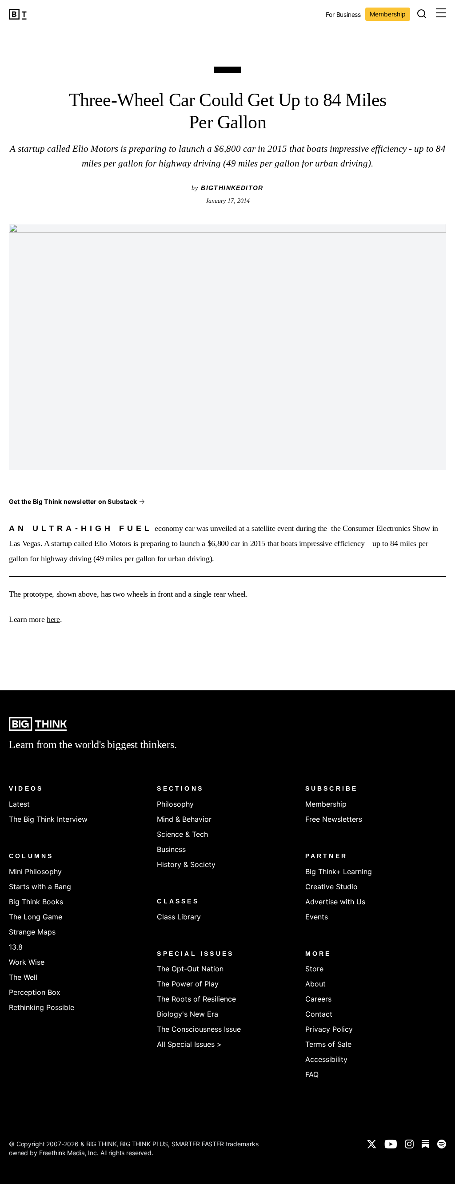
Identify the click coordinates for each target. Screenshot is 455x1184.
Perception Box (34, 992)
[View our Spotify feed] (441, 1144)
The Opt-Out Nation (190, 968)
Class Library (179, 916)
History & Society (186, 864)
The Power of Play (188, 983)
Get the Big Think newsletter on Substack (73, 501)
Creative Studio (331, 886)
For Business (343, 15)
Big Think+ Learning (338, 871)
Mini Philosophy (35, 871)
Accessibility (326, 1059)
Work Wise (26, 962)
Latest (19, 804)
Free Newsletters (333, 819)
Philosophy (175, 804)
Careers (318, 998)
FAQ (312, 1074)
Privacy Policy (329, 1029)
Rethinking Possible (41, 1007)
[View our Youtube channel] (390, 1144)
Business (171, 849)
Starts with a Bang (40, 886)
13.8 (16, 946)
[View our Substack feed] (425, 1144)
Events (316, 916)
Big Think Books (36, 901)
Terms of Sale (328, 1044)
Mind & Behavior (184, 819)
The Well (23, 977)
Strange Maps (32, 931)
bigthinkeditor (232, 187)
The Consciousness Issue (199, 1029)
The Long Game (35, 916)
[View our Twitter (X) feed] (371, 1144)
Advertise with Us (335, 901)
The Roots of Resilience (196, 998)
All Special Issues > (189, 1044)
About (315, 983)
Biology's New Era (187, 1014)
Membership (388, 14)
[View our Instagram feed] (409, 1144)
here (53, 619)
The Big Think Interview (48, 819)
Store (314, 968)
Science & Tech (182, 834)
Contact (318, 1014)
